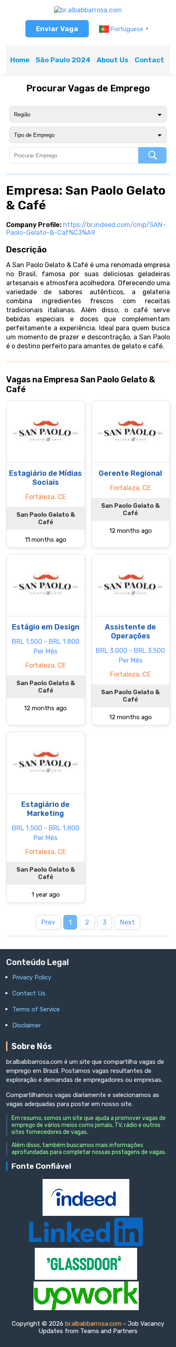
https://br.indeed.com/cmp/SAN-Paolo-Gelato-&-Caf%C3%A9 (86, 228)
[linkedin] (86, 1244)
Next (127, 922)
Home (19, 60)
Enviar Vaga (57, 29)
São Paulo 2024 (63, 60)
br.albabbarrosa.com (93, 1323)
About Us (113, 60)
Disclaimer (26, 1025)
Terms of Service (36, 1009)
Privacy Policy (31, 977)
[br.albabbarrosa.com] (88, 10)
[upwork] (86, 1308)
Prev (48, 922)
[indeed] (86, 1214)
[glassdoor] (86, 1277)
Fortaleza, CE (45, 497)
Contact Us (155, 60)
